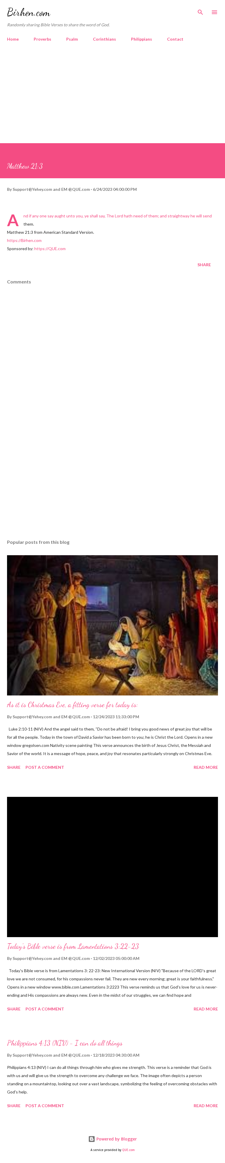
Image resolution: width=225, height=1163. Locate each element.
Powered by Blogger (116, 1139)
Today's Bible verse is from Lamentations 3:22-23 (73, 946)
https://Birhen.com (24, 240)
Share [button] (204, 264)
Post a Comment (44, 767)
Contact (175, 39)
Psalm (72, 39)
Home (13, 39)
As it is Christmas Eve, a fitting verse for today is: (72, 704)
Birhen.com (28, 12)
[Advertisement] (112, 99)
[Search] (200, 10)
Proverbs (42, 39)
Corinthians (104, 39)
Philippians (141, 39)
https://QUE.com (50, 248)
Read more (206, 767)
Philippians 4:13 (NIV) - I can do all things (64, 1043)
